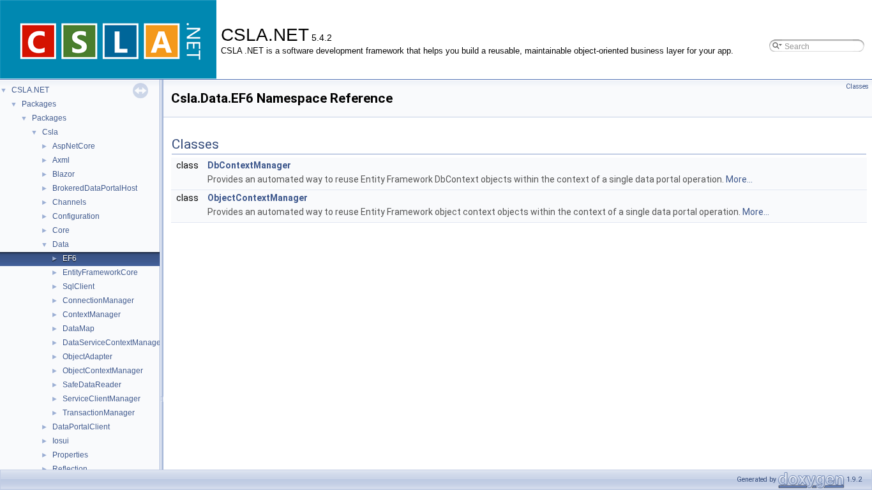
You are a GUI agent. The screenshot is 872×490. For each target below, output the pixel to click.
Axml (61, 160)
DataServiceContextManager (113, 342)
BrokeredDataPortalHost (94, 188)
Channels (69, 202)
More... (739, 179)
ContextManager (92, 314)
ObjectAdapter (87, 356)
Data (60, 244)
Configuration (76, 216)
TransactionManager (99, 412)
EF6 (70, 258)
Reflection (69, 468)
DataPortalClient (81, 426)
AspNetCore (73, 146)
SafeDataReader (92, 384)
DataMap (78, 328)
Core (61, 230)
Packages (39, 104)
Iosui (60, 440)
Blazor (63, 174)
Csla (50, 132)
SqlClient (78, 286)
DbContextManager (249, 165)
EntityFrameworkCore (100, 272)
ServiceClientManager (101, 398)
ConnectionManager (98, 300)
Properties (70, 454)
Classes (857, 86)
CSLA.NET (30, 89)
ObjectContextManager (103, 370)
